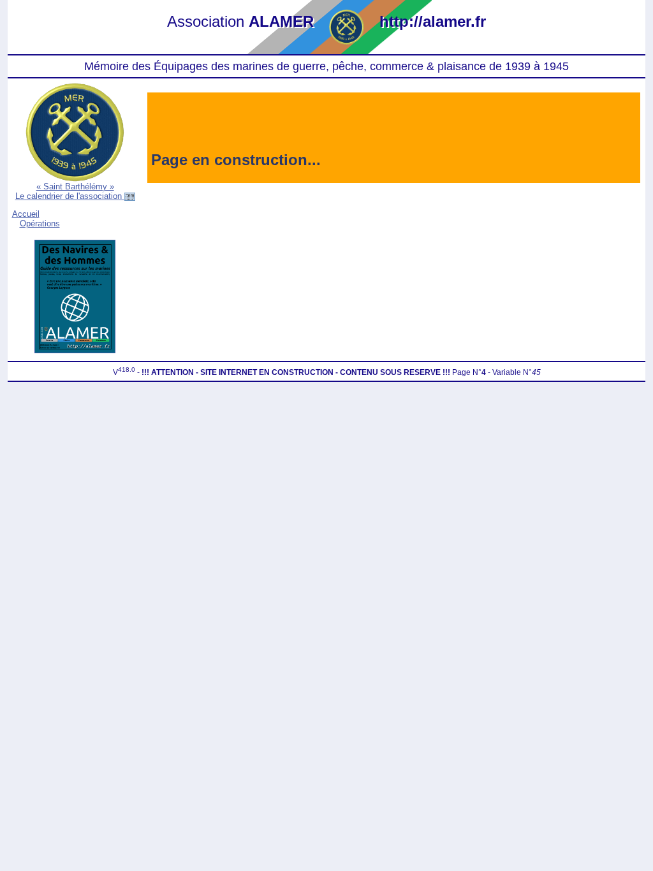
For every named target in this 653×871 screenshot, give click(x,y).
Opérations (40, 223)
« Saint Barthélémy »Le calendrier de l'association (69, 191)
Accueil (26, 214)
